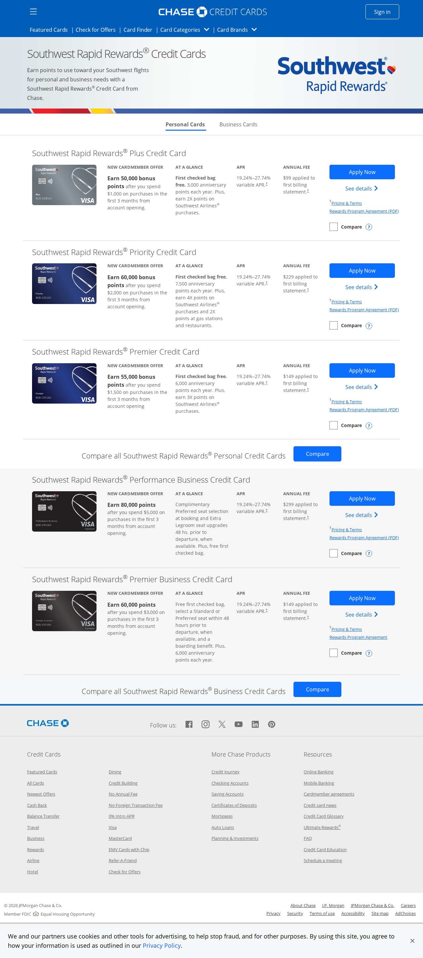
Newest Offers (41, 794)
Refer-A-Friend (123, 860)
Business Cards (238, 124)
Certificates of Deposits (234, 805)
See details (362, 188)
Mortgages (222, 816)
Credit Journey (226, 772)
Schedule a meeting (323, 860)
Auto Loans (223, 827)
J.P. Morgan (333, 905)
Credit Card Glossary (324, 816)
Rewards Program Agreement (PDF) (364, 211)
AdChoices (405, 913)
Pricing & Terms (346, 203)
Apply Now (372, 172)
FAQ (308, 838)
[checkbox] (345, 227)
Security (295, 913)
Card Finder (140, 29)
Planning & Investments (235, 838)
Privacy (273, 913)
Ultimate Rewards (322, 827)
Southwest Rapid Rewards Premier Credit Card (115, 351)
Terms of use (322, 913)
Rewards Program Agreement (358, 637)
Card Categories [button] (186, 29)
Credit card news (320, 805)
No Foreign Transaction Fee (136, 805)
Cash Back (37, 805)
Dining (115, 772)
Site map (380, 913)
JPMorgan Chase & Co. (372, 905)
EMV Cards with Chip (129, 849)
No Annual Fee (123, 794)
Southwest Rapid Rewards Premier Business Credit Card (132, 579)
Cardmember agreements (329, 794)
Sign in (386, 12)
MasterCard (120, 838)
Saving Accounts (228, 794)
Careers (408, 905)
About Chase (303, 905)
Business (35, 838)
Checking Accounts (230, 783)
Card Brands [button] (239, 29)
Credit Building (123, 783)
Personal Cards (186, 124)
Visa (113, 827)
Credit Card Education (325, 849)
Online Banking (318, 772)
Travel (33, 827)
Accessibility (353, 913)
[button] (412, 940)
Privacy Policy (162, 945)
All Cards (35, 783)
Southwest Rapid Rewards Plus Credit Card (109, 153)
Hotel (32, 872)
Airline (33, 860)
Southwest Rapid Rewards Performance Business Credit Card (141, 479)
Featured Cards (51, 29)
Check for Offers (97, 29)
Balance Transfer (43, 816)
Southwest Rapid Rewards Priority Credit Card (114, 251)
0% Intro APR (122, 816)
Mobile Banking (319, 783)
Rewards (35, 849)
